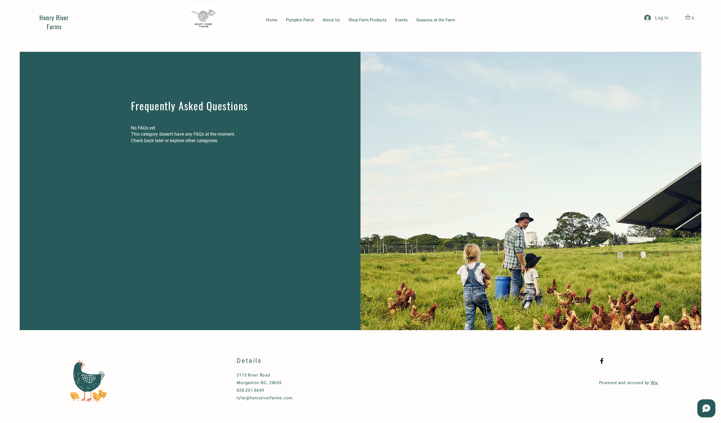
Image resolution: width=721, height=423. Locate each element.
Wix (654, 382)
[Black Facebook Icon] (602, 361)
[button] (691, 17)
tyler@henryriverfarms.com (265, 397)
